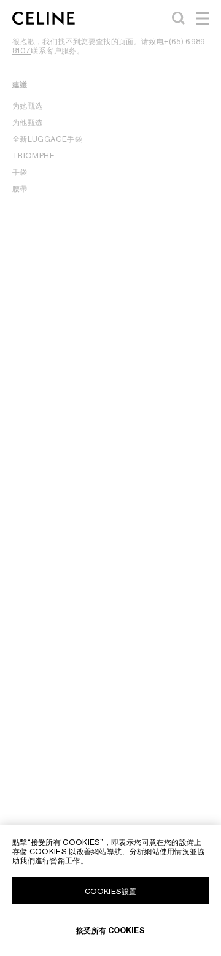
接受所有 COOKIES (110, 930)
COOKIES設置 (110, 891)
